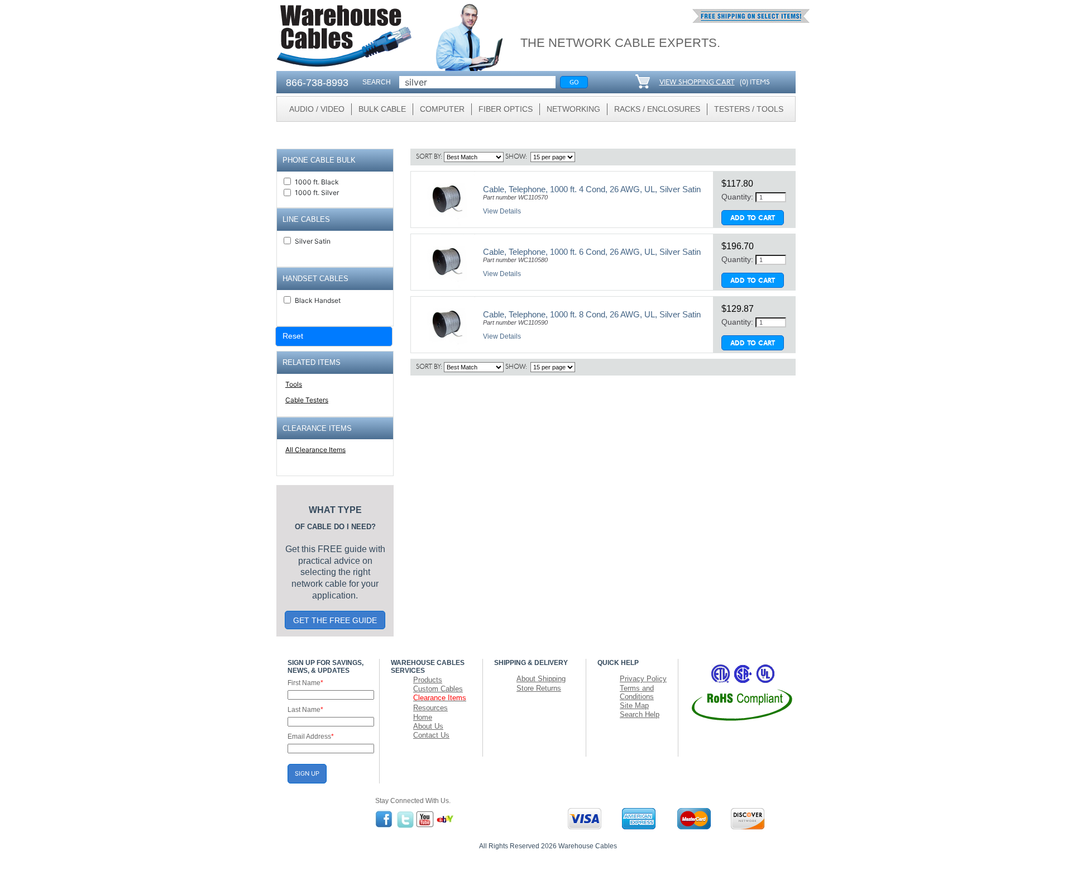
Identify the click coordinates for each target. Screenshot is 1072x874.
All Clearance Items (315, 449)
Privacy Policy (643, 678)
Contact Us (431, 735)
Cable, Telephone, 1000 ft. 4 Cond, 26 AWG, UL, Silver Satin (592, 189)
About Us (428, 726)
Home (422, 717)
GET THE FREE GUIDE (335, 620)
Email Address (311, 736)
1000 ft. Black (317, 182)
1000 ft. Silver (317, 192)
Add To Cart (752, 218)
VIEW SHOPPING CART (697, 82)
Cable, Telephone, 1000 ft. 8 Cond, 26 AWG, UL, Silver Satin (592, 314)
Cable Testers (306, 400)
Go (574, 82)
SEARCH (376, 82)
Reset (293, 335)
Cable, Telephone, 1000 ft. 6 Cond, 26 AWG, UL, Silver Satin (592, 251)
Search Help (639, 714)
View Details (502, 211)
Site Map (634, 705)
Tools (293, 384)
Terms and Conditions (637, 692)
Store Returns (538, 688)
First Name (305, 683)
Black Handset (318, 300)
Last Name (305, 710)
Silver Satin (313, 241)
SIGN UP (307, 773)
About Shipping (541, 678)
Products (427, 680)
